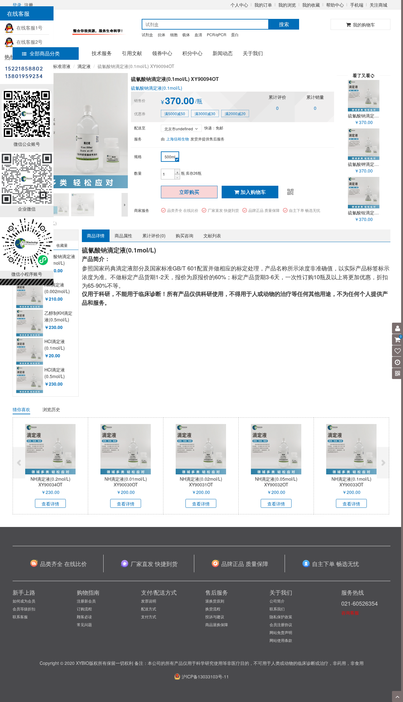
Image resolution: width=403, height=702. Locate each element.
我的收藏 (311, 5)
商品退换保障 (216, 624)
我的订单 (263, 5)
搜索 (284, 24)
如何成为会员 (24, 600)
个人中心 (239, 5)
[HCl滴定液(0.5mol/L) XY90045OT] (29, 379)
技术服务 (102, 53)
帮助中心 (335, 5)
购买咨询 (184, 235)
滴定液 (84, 66)
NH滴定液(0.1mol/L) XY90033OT (352, 482)
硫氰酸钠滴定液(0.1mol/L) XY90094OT (59, 263)
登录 (17, 5)
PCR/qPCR (216, 34)
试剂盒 (147, 34)
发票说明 (148, 600)
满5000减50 (174, 113)
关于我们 (253, 53)
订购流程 (84, 608)
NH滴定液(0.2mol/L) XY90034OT (51, 482)
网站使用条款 (281, 640)
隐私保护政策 (281, 616)
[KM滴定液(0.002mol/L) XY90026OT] (29, 294)
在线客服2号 (28, 41)
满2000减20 (235, 113)
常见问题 (84, 624)
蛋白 (235, 34)
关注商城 (378, 5)
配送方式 (148, 608)
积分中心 (192, 53)
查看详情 (50, 504)
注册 (28, 5)
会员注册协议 (281, 624)
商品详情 (96, 235)
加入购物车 (253, 191)
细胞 (174, 34)
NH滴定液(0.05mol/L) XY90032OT (276, 482)
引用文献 (132, 53)
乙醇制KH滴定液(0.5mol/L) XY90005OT (58, 320)
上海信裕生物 (177, 138)
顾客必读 (84, 616)
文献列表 (212, 235)
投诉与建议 (214, 616)
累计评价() (154, 235)
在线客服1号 (28, 27)
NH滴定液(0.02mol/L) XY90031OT (201, 482)
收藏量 (62, 245)
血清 (198, 34)
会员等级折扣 (24, 608)
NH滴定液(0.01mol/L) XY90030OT (126, 482)
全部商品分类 (45, 53)
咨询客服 (350, 612)
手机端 (356, 5)
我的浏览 (287, 5)
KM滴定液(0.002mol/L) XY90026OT (57, 291)
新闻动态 (223, 53)
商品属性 (123, 235)
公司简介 (277, 600)
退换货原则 (214, 600)
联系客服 (20, 616)
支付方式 (148, 616)
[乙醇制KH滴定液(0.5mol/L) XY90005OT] (29, 323)
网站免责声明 (281, 632)
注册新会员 (86, 600)
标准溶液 (62, 66)
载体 (186, 34)
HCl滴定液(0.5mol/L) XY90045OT (56, 376)
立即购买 (189, 191)
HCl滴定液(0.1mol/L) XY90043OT (56, 348)
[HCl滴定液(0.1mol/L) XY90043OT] (29, 351)
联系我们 (277, 608)
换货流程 (212, 608)
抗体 (161, 34)
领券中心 (162, 53)
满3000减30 (205, 113)
